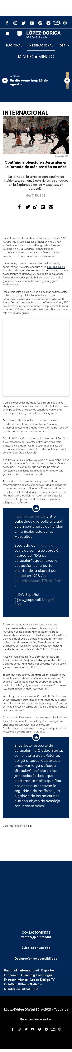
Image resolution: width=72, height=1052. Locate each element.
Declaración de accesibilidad (36, 958)
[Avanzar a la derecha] (68, 45)
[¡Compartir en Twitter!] (28, 207)
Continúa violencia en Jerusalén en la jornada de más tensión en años (36, 164)
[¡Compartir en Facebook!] (19, 207)
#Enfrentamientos (30, 516)
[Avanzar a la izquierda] (5, 80)
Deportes (48, 970)
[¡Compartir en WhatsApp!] (35, 207)
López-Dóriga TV (42, 980)
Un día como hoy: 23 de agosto (29, 82)
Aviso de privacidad (36, 948)
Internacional (40, 45)
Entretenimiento (16, 980)
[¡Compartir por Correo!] (51, 207)
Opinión (10, 984)
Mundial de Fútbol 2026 (21, 989)
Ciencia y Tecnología (36, 975)
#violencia (45, 545)
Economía (11, 975)
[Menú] (7, 33)
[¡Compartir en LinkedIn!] (43, 207)
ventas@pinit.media (36, 937)
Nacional (14, 45)
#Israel (20, 575)
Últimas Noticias (30, 984)
